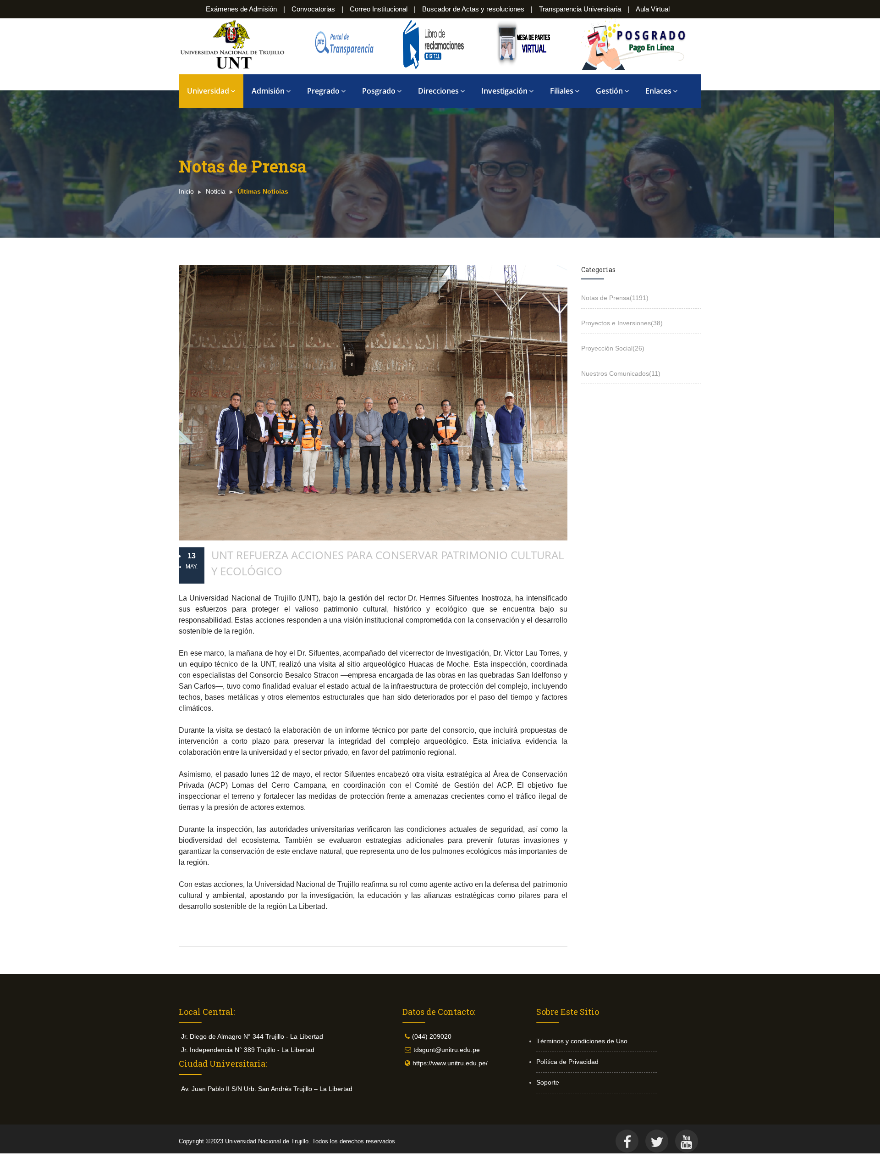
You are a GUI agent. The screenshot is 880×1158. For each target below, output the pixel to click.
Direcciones (438, 91)
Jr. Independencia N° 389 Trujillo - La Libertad (247, 1049)
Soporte (547, 1082)
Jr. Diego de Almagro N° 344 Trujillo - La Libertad (252, 1036)
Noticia (216, 191)
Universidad (208, 91)
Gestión (609, 91)
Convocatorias (313, 9)
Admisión (268, 91)
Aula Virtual (653, 9)
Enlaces (658, 91)
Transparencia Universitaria (580, 9)
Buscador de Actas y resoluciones (473, 9)
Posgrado (379, 91)
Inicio (186, 191)
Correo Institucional (378, 9)
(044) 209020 (431, 1036)
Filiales (561, 91)
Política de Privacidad (567, 1061)
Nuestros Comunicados (620, 373)
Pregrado (323, 91)
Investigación (504, 91)
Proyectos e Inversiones (622, 323)
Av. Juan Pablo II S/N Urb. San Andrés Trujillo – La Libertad (266, 1088)
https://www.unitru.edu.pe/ (450, 1063)
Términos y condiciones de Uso (581, 1041)
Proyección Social (612, 348)
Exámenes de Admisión (241, 9)
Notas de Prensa (615, 297)
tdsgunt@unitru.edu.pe (446, 1049)
